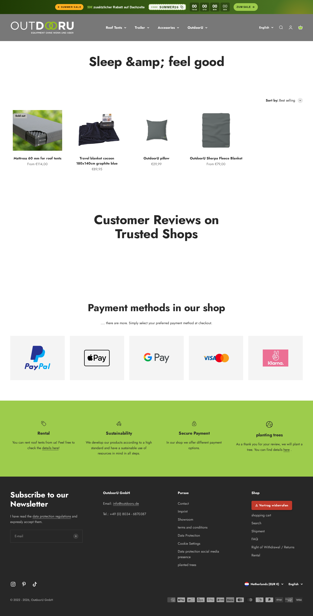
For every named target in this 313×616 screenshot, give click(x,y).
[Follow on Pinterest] (24, 584)
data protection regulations (52, 516)
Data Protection (189, 535)
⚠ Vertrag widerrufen (271, 505)
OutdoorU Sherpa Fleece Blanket (216, 158)
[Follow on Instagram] (13, 584)
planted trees (187, 564)
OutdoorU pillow (156, 158)
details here (50, 448)
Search (256, 523)
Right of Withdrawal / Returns (272, 547)
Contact (183, 503)
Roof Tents (114, 27)
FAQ (254, 539)
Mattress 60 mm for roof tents (37, 158)
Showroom (185, 519)
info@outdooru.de (126, 503)
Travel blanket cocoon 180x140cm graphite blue (97, 161)
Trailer (140, 27)
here (286, 449)
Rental (255, 555)
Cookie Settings (189, 543)
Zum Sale (244, 7)
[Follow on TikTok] (35, 584)
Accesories (166, 27)
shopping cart (261, 515)
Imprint (183, 511)
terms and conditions (192, 527)
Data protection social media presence (198, 554)
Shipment (258, 531)
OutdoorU (195, 27)
